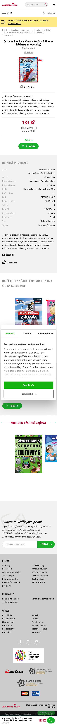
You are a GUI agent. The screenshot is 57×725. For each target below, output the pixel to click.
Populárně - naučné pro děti (22, 30)
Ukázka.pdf (10, 262)
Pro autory (7, 625)
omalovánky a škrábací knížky (41, 173)
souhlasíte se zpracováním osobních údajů (21, 536)
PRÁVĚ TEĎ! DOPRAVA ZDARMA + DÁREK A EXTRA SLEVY (28, 22)
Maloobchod (8, 622)
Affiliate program (39, 572)
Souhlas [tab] (9, 333)
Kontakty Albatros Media (43, 598)
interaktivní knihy (47, 169)
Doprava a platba (10, 579)
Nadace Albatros (39, 625)
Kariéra (35, 618)
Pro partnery (8, 628)
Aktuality (6, 565)
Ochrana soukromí (40, 575)
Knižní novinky (38, 565)
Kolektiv (28, 52)
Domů (4, 30)
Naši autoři (7, 568)
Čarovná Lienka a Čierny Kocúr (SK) (39, 189)
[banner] (16, 3)
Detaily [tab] (27, 333)
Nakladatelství (8, 618)
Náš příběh (7, 615)
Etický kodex (37, 622)
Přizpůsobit (27, 394)
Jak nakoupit (8, 575)
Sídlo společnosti (10, 602)
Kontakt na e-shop (10, 598)
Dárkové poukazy (39, 568)
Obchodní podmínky (11, 572)
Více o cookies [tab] (46, 333)
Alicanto (51, 213)
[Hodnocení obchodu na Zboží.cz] (14, 670)
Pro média (7, 632)
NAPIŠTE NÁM (47, 713)
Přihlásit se (46, 544)
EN (54, 4)
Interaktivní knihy (44, 30)
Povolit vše (28, 385)
